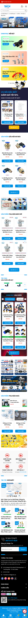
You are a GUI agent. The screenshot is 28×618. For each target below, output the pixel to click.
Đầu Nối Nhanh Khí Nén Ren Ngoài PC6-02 (7, 154)
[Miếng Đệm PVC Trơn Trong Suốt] (5, 403)
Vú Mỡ (18, 13)
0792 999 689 (22, 472)
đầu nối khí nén (10, 136)
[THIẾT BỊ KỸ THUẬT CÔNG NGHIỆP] (7, 6)
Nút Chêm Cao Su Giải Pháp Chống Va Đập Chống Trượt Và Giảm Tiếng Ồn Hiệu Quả (13, 500)
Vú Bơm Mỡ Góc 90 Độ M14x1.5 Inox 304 (20, 232)
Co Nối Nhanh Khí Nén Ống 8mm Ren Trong (20, 340)
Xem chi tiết (7, 122)
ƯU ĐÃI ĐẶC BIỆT (9, 92)
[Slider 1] (14, 22)
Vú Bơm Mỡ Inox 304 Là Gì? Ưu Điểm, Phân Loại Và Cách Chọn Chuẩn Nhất (7, 517)
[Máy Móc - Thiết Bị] (14, 384)
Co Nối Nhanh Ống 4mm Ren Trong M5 (8, 340)
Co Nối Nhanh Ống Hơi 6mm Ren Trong (20, 316)
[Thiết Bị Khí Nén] (14, 441)
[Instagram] (5, 578)
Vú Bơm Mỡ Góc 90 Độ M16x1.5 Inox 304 (21, 115)
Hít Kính (23, 13)
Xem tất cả (13, 127)
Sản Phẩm (14, 295)
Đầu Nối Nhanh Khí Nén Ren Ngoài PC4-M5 (20, 179)
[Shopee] (9, 578)
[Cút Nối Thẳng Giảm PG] (18, 284)
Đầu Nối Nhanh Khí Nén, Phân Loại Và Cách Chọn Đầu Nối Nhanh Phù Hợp (21, 517)
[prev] (3, 299)
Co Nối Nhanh (12, 13)
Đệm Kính (3, 15)
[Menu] (26, 6)
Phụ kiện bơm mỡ (11, 214)
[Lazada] (12, 578)
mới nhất (7, 480)
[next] (25, 299)
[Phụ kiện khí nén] (14, 203)
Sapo (17, 611)
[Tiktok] (15, 578)
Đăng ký (23, 549)
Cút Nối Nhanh (4, 13)
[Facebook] (2, 578)
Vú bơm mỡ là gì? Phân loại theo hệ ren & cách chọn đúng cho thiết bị (20, 531)
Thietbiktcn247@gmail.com (9, 574)
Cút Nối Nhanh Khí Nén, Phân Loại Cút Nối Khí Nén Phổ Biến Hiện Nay (7, 531)
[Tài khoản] (22, 6)
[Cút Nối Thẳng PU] (6, 284)
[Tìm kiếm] (25, 10)
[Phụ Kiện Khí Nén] (7, 367)
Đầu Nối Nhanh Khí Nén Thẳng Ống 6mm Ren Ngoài (7, 115)
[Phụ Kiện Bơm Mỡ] (21, 367)
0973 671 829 (11, 540)
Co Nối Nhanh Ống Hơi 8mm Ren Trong (8, 316)
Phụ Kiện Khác (10, 396)
